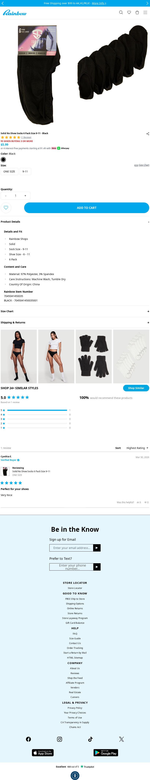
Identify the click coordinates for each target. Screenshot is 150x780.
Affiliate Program (75, 682)
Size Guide (75, 638)
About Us (75, 668)
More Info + (99, 3)
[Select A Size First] (6, 207)
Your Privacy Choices (75, 712)
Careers (75, 697)
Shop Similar (136, 388)
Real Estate (75, 692)
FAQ (75, 633)
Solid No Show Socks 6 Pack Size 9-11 (31, 473)
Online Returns (75, 608)
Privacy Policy (75, 707)
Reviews (75, 673)
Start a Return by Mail (75, 652)
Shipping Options (75, 603)
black (8, 153)
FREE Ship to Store (75, 598)
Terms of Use (75, 717)
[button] (75, 137)
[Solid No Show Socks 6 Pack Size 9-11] (147, 133)
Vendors (75, 687)
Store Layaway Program (75, 618)
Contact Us (75, 643)
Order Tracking (75, 648)
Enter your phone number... (72, 567)
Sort (118, 448)
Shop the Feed (75, 678)
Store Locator (75, 588)
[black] (3, 159)
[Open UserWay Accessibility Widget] (75, 775)
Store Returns (75, 613)
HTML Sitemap (75, 657)
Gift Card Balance (75, 622)
